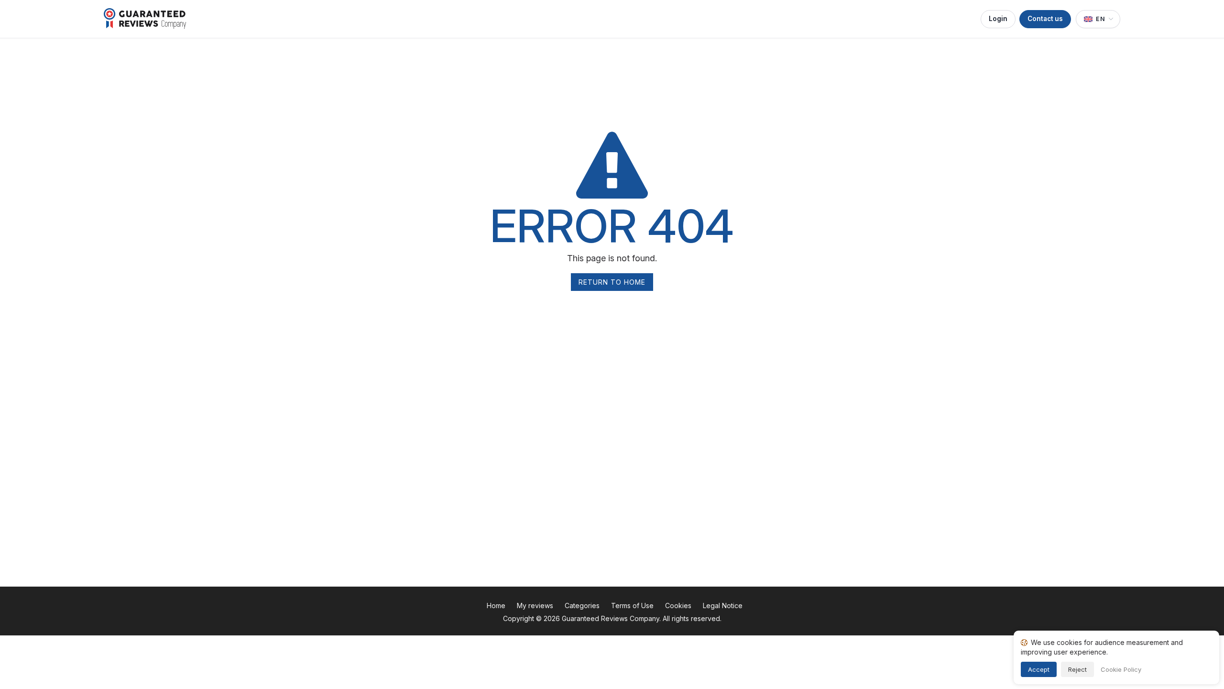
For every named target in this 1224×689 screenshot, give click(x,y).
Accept (1038, 669)
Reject (1077, 669)
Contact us (1045, 18)
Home (496, 605)
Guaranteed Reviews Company (610, 618)
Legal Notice (723, 605)
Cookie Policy (1121, 669)
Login (998, 18)
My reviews (535, 605)
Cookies (678, 605)
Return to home (612, 282)
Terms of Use (632, 605)
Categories (582, 605)
